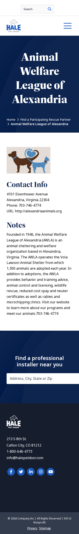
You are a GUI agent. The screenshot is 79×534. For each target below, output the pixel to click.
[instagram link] (41, 472)
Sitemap (45, 528)
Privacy (32, 528)
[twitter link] (21, 472)
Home (11, 119)
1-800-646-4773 (19, 451)
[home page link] (30, 25)
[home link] (14, 426)
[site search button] (50, 9)
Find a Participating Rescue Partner (45, 119)
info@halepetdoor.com (25, 457)
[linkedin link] (31, 472)
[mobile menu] (67, 25)
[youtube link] (50, 472)
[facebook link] (11, 472)
